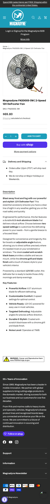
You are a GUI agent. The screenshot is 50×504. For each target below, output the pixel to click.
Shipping (6, 118)
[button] (45, 18)
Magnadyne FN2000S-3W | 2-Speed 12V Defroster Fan (23, 48)
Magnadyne (13, 497)
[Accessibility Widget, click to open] (4, 499)
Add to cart (34, 136)
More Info (25, 39)
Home (5, 46)
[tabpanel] (25, 279)
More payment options (25, 151)
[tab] (9, 192)
